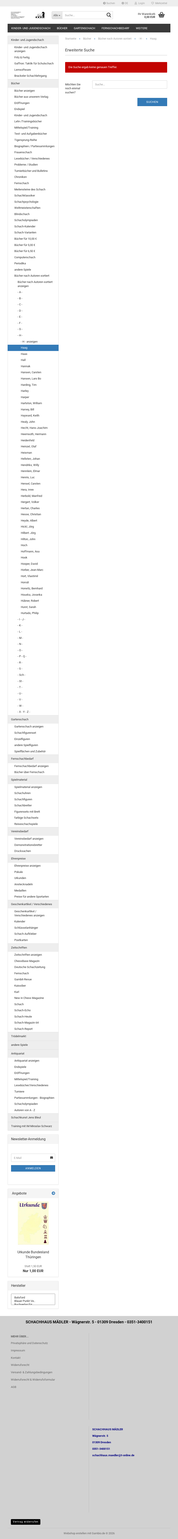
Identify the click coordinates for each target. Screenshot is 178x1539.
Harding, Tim (28, 384)
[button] (124, 3)
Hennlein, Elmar (30, 471)
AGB (13, 1387)
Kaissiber (20, 985)
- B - (20, 298)
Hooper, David (29, 563)
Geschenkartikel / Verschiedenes (31, 904)
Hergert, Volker (30, 502)
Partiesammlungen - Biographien (34, 1097)
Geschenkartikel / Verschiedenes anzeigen (29, 913)
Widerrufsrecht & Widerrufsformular (33, 1379)
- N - (20, 644)
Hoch (24, 545)
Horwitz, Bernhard (32, 588)
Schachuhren (22, 793)
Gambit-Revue (23, 979)
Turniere (19, 1091)
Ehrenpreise (18, 858)
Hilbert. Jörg (28, 532)
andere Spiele (22, 269)
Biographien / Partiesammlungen (34, 146)
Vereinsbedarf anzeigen (28, 838)
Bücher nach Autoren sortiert (31, 275)
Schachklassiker (24, 195)
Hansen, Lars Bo (31, 378)
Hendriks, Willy (30, 465)
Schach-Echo (22, 1010)
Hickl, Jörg (27, 526)
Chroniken (20, 177)
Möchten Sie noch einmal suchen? (73, 88)
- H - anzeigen (29, 341)
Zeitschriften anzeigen (28, 954)
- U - (20, 693)
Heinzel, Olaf (28, 446)
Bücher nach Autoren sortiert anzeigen (35, 284)
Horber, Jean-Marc (32, 569)
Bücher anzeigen (24, 90)
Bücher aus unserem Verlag (31, 96)
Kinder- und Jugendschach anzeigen (30, 49)
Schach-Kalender (24, 226)
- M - (20, 638)
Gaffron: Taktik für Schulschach (34, 63)
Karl (16, 992)
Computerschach (24, 257)
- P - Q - (22, 656)
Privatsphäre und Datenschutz (29, 1343)
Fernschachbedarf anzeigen (31, 766)
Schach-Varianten (25, 232)
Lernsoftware (22, 69)
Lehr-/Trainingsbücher (28, 121)
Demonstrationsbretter (28, 845)
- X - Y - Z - (24, 711)
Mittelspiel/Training (26, 127)
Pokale (18, 872)
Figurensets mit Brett (27, 811)
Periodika (20, 263)
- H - (20, 335)
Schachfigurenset (25, 732)
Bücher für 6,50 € (24, 251)
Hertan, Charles (30, 508)
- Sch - (21, 674)
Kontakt (15, 1357)
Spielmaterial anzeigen (28, 787)
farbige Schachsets (26, 817)
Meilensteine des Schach (29, 189)
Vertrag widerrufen (25, 1521)
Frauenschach (23, 152)
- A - (20, 292)
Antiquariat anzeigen (26, 1060)
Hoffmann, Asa (30, 551)
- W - (20, 705)
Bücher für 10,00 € (25, 238)
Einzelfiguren (22, 739)
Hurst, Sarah (28, 607)
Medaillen (20, 890)
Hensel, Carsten (30, 483)
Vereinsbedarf (19, 831)
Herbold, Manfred (31, 496)
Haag (24, 347)
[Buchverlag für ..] (33, 1304)
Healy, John (28, 421)
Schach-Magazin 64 (26, 1022)
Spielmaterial (19, 779)
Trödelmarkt (18, 1036)
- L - (20, 631)
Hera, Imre (27, 489)
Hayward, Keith (30, 415)
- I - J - (21, 619)
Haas (24, 354)
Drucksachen (22, 851)
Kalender (19, 921)
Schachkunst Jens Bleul (26, 1117)
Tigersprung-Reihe (25, 140)
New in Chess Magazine (29, 998)
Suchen (110, 3)
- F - (20, 323)
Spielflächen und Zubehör (30, 751)
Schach (19, 1004)
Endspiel (19, 109)
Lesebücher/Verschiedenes (31, 1085)
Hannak (25, 366)
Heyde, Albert (29, 520)
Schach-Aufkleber (25, 933)
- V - (20, 699)
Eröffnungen (22, 103)
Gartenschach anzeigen (28, 726)
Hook (24, 557)
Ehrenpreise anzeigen (27, 865)
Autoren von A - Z (24, 1110)
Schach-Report (23, 1028)
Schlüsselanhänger (26, 927)
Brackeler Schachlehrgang (30, 75)
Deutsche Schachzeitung (29, 967)
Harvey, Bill (27, 409)
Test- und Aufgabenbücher (30, 133)
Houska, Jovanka (31, 594)
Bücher (62, 28)
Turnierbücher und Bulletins (31, 170)
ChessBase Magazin (27, 961)
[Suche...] (109, 15)
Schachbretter (23, 805)
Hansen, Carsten (31, 372)
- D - (20, 310)
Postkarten (21, 940)
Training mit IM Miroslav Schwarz (31, 1126)
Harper (25, 397)
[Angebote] (53, 1193)
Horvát (25, 582)
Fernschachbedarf (115, 28)
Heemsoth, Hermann (33, 434)
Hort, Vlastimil (29, 576)
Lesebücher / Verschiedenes (32, 158)
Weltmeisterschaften (27, 207)
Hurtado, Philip (30, 613)
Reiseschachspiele (26, 824)
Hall (23, 360)
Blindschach (22, 214)
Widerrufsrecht (20, 1365)
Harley (25, 390)
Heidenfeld (27, 440)
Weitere (141, 28)
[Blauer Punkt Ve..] (33, 1301)
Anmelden (33, 1168)
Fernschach (21, 183)
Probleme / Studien (26, 164)
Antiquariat (17, 1053)
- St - (20, 681)
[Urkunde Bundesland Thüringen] (33, 1223)
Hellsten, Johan (30, 458)
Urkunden (20, 878)
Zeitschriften (19, 947)
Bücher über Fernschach (29, 772)
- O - (20, 650)
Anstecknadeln (23, 884)
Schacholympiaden (26, 220)
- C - (20, 304)
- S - (20, 668)
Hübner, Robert (30, 600)
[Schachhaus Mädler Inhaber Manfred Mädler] (28, 15)
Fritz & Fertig (22, 57)
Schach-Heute (23, 1016)
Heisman (26, 452)
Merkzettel (160, 3)
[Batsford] (33, 1297)
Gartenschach (84, 28)
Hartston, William (31, 403)
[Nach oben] (166, 1532)
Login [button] (141, 3)
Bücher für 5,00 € (24, 245)
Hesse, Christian (31, 514)
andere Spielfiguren (26, 745)
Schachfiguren (23, 799)
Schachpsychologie (26, 201)
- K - (20, 625)
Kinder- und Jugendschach (30, 28)
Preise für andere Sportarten (31, 896)
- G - (20, 329)
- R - (20, 662)
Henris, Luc (28, 477)
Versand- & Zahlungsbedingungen (31, 1372)
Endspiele (20, 1067)
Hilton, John (28, 539)
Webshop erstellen (75, 1533)
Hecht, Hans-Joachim (34, 427)
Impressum (18, 1350)
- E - (20, 316)
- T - (20, 687)
